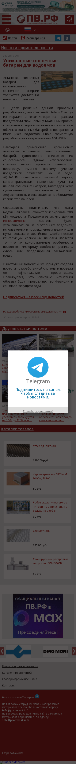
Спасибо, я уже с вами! (38, 411)
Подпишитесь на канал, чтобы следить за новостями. (38, 393)
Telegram (38, 381)
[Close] (68, 350)
